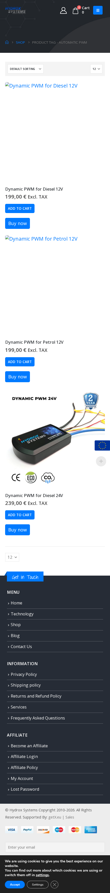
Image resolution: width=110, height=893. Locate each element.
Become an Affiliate (29, 746)
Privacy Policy (24, 674)
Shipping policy (26, 685)
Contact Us (21, 646)
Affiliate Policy (24, 767)
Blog (15, 635)
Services (19, 707)
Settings (37, 885)
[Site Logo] (15, 10)
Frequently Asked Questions (38, 718)
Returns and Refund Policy (36, 696)
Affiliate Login (24, 756)
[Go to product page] (55, 132)
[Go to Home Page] (7, 42)
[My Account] (64, 10)
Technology (22, 614)
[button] (98, 10)
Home (16, 603)
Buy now (17, 223)
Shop (16, 624)
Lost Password (25, 789)
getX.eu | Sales (61, 817)
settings (42, 875)
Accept (15, 885)
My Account (22, 778)
